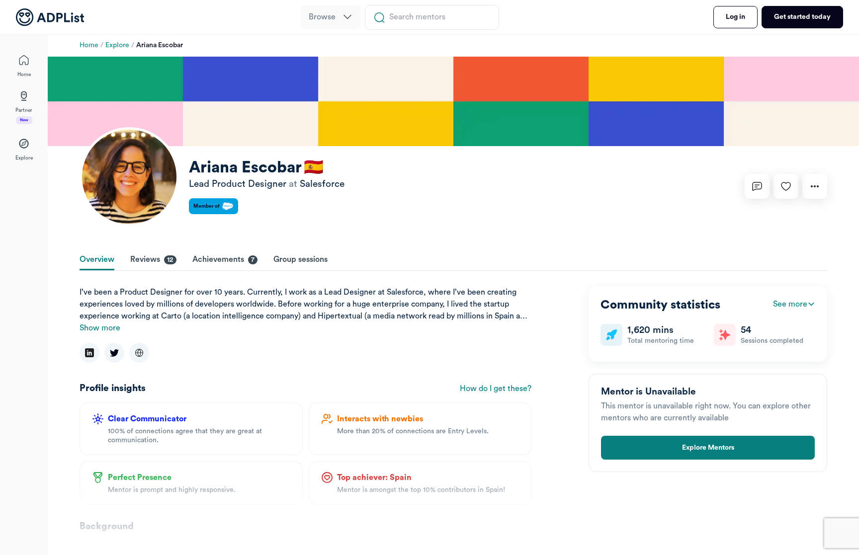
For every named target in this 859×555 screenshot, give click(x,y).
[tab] (97, 260)
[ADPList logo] (50, 17)
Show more (100, 328)
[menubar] (331, 17)
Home (89, 45)
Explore (117, 45)
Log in (735, 16)
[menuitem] (331, 17)
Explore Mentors (708, 447)
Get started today (802, 16)
